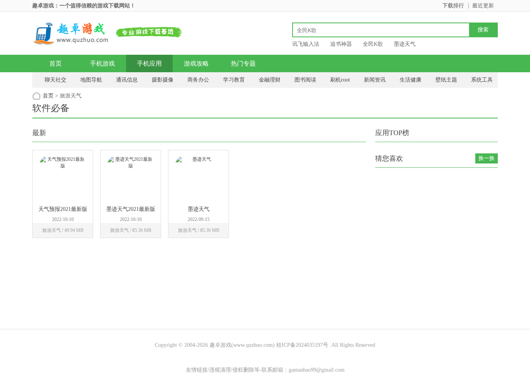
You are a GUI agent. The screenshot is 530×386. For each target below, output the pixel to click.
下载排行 (453, 6)
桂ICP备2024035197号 (302, 345)
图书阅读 (305, 80)
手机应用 (149, 63)
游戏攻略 (196, 63)
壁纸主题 (446, 80)
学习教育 (234, 80)
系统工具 (482, 80)
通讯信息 (127, 80)
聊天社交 (55, 80)
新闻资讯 (375, 80)
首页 (55, 63)
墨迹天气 (405, 44)
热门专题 (243, 63)
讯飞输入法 (305, 44)
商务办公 (198, 80)
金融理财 (270, 80)
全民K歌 (373, 44)
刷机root (340, 80)
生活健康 (410, 80)
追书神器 (341, 44)
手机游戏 (102, 63)
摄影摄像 (162, 80)
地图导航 (91, 80)
